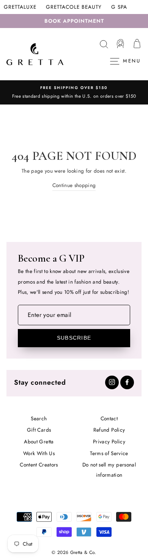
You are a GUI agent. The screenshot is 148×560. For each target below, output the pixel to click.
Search (39, 418)
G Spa (119, 7)
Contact (109, 418)
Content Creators (39, 464)
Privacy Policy (109, 441)
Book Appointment (74, 21)
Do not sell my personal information (109, 470)
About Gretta (39, 441)
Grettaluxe (20, 7)
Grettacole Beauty (74, 7)
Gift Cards (39, 430)
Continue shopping (74, 185)
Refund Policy (109, 430)
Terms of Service (109, 453)
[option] (74, 92)
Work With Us (39, 453)
